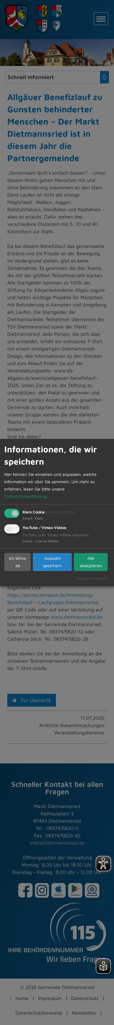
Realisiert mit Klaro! (92, 578)
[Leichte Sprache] (103, 966)
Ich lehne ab (17, 562)
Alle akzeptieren (91, 562)
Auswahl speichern (52, 562)
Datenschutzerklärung (25, 495)
